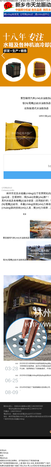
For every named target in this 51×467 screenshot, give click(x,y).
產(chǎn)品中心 (42, 14)
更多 (24, 214)
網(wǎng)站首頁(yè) (11, 16)
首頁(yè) (3, 450)
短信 (1, 455)
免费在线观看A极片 (7, 466)
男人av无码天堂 (34, 466)
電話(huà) (4, 458)
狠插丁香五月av (21, 466)
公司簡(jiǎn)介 (26, 14)
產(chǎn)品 (4, 453)
